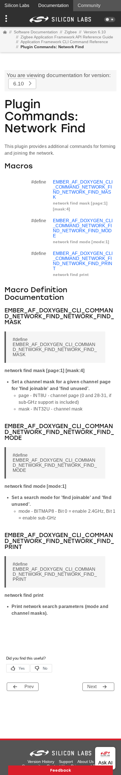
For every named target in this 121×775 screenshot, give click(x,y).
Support (66, 761)
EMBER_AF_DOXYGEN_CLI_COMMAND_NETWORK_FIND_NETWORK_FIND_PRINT (83, 261)
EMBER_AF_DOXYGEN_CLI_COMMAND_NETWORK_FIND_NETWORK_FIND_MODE (83, 228)
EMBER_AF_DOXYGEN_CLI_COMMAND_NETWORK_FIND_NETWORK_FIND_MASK (83, 189)
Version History (41, 761)
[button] (9, 19)
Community (89, 5)
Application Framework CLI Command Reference (64, 42)
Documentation (53, 5)
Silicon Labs (17, 5)
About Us (85, 761)
